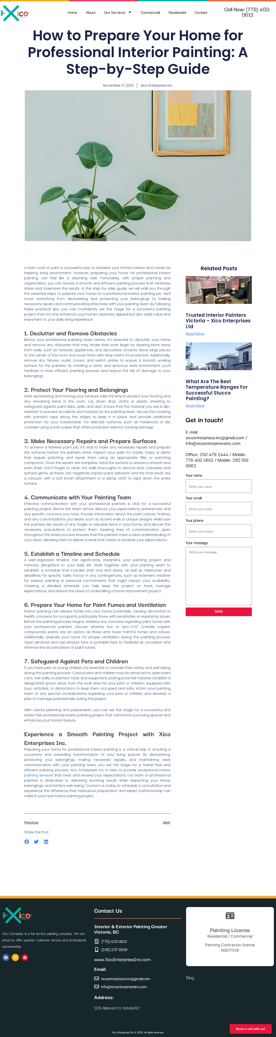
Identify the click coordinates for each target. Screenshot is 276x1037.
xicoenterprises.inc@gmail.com (215, 437)
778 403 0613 (199, 459)
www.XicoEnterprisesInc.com (122, 959)
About (91, 12)
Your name (194, 475)
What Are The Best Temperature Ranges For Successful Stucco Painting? (217, 390)
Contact (200, 12)
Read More (195, 334)
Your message (197, 543)
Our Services (114, 12)
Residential (177, 12)
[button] (26, 841)
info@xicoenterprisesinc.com (213, 442)
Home (72, 12)
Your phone (194, 520)
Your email (194, 498)
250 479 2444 (214, 454)
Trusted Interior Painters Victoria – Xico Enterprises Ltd (218, 321)
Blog (190, 977)
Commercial (150, 12)
